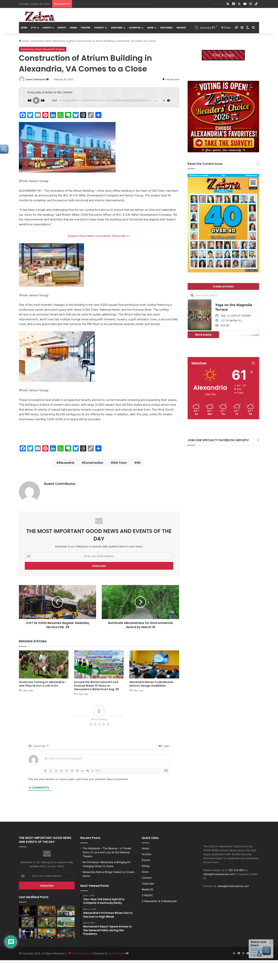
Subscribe (116, 27)
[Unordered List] (72, 771)
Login (165, 746)
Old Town (120, 462)
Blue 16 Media (117, 953)
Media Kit (147, 889)
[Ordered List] (66, 771)
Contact (99, 27)
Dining (73, 27)
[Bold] (45, 771)
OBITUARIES (166, 27)
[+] (98, 770)
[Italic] (50, 771)
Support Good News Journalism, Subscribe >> (99, 236)
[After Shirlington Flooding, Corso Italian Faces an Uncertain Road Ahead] (66, 933)
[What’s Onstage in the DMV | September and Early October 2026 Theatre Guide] (27, 933)
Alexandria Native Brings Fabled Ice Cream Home (103, 3)
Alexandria (66, 462)
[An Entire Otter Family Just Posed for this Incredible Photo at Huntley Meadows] (27, 922)
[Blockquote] (77, 771)
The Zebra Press (81, 953)
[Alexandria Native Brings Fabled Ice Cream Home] (66, 911)
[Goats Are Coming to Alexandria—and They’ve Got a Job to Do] (43, 664)
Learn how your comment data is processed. (102, 779)
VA (138, 462)
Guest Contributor (36, 79)
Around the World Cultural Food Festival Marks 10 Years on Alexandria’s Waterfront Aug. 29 (96, 685)
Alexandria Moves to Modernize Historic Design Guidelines (151, 684)
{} (92, 770)
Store (145, 871)
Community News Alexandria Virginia (52, 40)
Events (47, 27)
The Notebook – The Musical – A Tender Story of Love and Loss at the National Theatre (107, 852)
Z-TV (33, 27)
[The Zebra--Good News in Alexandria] (40, 16)
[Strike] (61, 771)
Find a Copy (223, 55)
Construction (93, 462)
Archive (181, 27)
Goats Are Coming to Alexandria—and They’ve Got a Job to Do (43, 684)
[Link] (87, 771)
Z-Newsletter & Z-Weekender (159, 901)
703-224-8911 (236, 870)
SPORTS (62, 27)
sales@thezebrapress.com (219, 874)
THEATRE (85, 27)
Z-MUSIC (147, 895)
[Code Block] (82, 771)
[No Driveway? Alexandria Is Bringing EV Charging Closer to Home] (47, 911)
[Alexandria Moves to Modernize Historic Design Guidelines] (154, 664)
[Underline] (56, 771)
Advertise (135, 27)
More (150, 27)
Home (24, 27)
